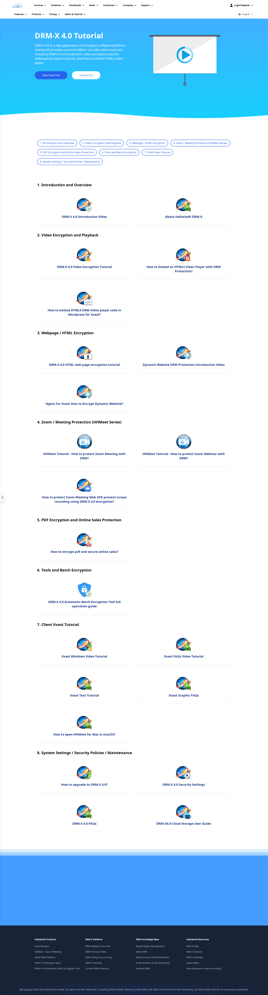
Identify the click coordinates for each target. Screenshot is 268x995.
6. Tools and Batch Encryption (119, 152)
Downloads (75, 5)
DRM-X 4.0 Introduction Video (84, 217)
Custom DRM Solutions (97, 968)
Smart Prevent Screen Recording (153, 962)
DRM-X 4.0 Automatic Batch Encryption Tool (57, 968)
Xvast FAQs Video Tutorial (183, 656)
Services (38, 5)
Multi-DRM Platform (45, 957)
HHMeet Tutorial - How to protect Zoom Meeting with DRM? (84, 456)
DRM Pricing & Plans (96, 951)
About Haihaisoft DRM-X (183, 217)
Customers (109, 5)
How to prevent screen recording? (204, 968)
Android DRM (143, 968)
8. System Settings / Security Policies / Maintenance (70, 161)
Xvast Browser (42, 946)
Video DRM (141, 951)
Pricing (53, 14)
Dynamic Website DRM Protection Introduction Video (184, 365)
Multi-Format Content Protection (152, 957)
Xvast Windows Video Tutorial (84, 656)
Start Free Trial (51, 75)
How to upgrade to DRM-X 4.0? (84, 784)
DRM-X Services (194, 951)
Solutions (56, 5)
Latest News (192, 962)
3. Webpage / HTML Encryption (147, 143)
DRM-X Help (192, 946)
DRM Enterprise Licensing (98, 957)
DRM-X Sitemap (194, 957)
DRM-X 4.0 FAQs (84, 823)
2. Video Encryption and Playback (101, 143)
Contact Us (86, 75)
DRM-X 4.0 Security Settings (184, 784)
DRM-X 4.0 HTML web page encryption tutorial (84, 365)
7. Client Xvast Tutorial (157, 152)
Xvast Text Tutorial (84, 695)
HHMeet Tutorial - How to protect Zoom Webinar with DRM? (184, 456)
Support (145, 5)
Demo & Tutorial (73, 14)
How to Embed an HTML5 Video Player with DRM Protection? (184, 269)
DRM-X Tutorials (93, 962)
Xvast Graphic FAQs (184, 695)
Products (36, 14)
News (92, 5)
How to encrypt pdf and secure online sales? (84, 552)
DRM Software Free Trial (97, 946)
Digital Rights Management (150, 946)
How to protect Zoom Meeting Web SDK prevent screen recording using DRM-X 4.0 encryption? (84, 499)
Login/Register (242, 5)
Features (19, 14)
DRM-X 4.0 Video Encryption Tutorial (84, 267)
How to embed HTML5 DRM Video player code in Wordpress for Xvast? (84, 312)
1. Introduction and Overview (57, 143)
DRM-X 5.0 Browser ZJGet (48, 962)
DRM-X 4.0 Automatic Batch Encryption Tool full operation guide (84, 604)
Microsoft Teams (76, 899)
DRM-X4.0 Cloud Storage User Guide (183, 823)
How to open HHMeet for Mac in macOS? (84, 734)
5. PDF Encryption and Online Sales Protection (67, 152)
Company (128, 5)
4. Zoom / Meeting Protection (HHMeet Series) (200, 143)
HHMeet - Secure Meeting (48, 951)
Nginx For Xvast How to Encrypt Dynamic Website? (84, 404)
